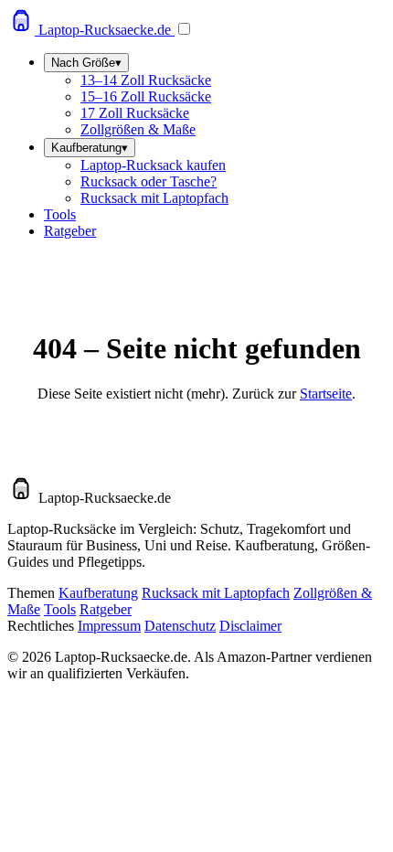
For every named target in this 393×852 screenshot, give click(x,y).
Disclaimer (250, 626)
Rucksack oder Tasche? (148, 181)
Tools (60, 214)
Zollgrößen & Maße (138, 129)
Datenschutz (180, 626)
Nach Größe (86, 62)
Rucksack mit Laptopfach (154, 198)
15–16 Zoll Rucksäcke (145, 96)
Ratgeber (70, 231)
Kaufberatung (89, 147)
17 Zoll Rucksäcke (134, 113)
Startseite (326, 393)
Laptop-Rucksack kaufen (153, 165)
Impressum (109, 626)
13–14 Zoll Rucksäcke (145, 80)
